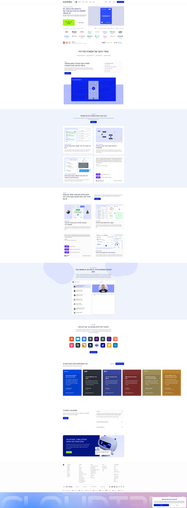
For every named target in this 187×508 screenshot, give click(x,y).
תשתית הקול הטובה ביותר (81, 55)
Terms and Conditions (94, 486)
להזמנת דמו (69, 452)
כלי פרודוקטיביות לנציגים (90, 55)
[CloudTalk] (67, 1)
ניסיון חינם (66, 418)
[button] (106, 2)
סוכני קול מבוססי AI (107, 55)
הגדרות (177, 505)
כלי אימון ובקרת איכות (99, 55)
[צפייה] (71, 339)
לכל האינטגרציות (93, 352)
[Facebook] (66, 486)
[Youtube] (71, 486)
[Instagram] (68, 486)
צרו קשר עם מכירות (69, 22)
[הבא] (68, 398)
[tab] (64, 43)
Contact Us (77, 486)
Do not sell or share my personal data (119, 493)
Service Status (103, 486)
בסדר (161, 505)
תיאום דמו (67, 73)
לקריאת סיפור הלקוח (117, 180)
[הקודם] (64, 398)
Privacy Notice (85, 486)
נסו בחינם (81, 22)
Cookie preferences (110, 493)
